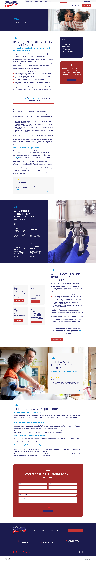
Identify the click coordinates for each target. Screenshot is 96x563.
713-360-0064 (87, 1)
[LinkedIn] (26, 552)
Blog (50, 1)
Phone (20, 487)
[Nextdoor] (33, 552)
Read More (35, 301)
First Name (20, 483)
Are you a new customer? (23, 494)
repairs (50, 167)
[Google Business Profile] (13, 552)
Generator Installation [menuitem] (47, 5)
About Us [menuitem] (55, 5)
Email (50, 487)
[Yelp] (16, 552)
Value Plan (36, 1)
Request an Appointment (76, 530)
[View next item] (79, 390)
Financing (41, 1)
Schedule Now (19, 300)
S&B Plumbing (17, 53)
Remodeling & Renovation (55, 530)
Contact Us (71, 79)
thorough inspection (26, 133)
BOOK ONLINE (87, 5)
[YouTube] (36, 552)
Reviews (46, 1)
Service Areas (29, 1)
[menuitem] (71, 43)
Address (20, 490)
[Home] (11, 4)
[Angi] (23, 552)
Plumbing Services (44, 530)
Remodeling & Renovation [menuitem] (75, 5)
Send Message (48, 511)
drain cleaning (49, 150)
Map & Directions (71, 542)
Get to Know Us (36, 321)
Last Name (50, 483)
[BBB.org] (30, 552)
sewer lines (17, 157)
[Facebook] (20, 552)
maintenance (23, 114)
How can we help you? (22, 498)
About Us (36, 530)
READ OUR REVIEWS (56, 339)
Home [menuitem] (39, 5)
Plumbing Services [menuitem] (63, 5)
